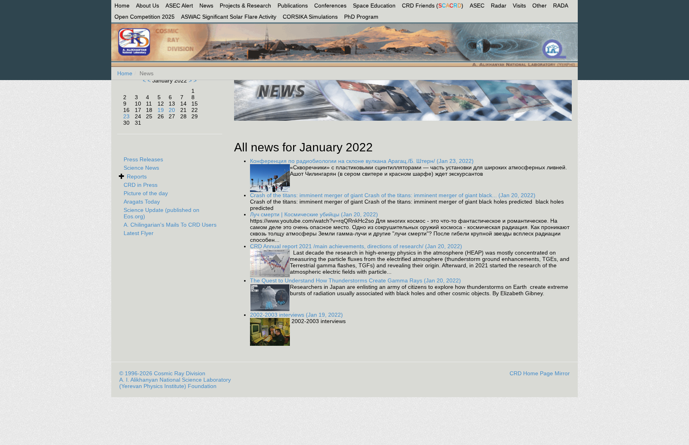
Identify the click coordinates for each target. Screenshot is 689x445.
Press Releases (143, 159)
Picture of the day (146, 193)
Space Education (374, 5)
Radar (498, 5)
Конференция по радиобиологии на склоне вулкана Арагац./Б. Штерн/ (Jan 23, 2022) (362, 161)
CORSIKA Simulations (310, 17)
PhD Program (361, 17)
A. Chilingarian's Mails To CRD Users (170, 225)
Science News (141, 168)
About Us (147, 5)
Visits (519, 5)
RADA (560, 5)
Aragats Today (142, 201)
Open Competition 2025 (144, 17)
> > (192, 80)
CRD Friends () (432, 5)
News (206, 5)
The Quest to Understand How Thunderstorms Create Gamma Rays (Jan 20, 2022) (355, 280)
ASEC (477, 5)
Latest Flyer (139, 233)
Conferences (330, 5)
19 (160, 110)
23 (126, 116)
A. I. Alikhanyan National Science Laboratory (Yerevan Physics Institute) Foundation (175, 382)
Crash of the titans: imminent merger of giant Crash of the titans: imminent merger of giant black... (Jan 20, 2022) (392, 195)
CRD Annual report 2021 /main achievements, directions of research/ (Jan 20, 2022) (356, 246)
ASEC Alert (179, 5)
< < (147, 80)
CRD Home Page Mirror (540, 373)
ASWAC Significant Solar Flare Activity (228, 17)
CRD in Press (140, 185)
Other (539, 5)
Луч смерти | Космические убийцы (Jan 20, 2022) (314, 214)
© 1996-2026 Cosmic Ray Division (162, 373)
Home (122, 5)
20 (172, 110)
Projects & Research (245, 5)
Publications (293, 5)
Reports (137, 176)
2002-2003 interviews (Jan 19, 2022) (296, 315)
